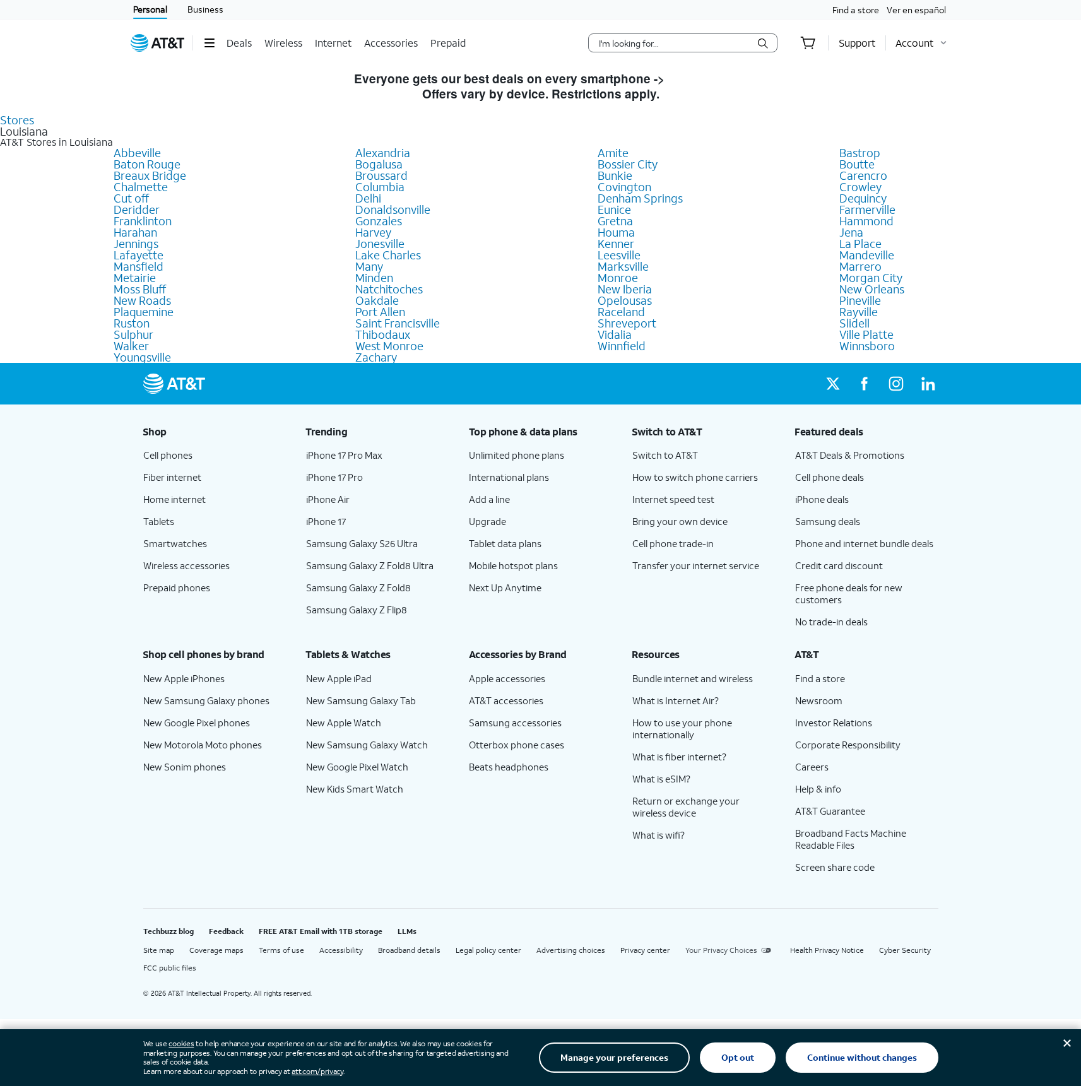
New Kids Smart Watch (354, 788)
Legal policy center (488, 950)
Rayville (858, 311)
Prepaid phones (176, 587)
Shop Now (698, 78)
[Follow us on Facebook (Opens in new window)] (864, 383)
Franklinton (143, 220)
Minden (374, 277)
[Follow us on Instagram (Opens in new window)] (896, 383)
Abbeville (137, 152)
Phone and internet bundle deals (864, 543)
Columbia (380, 186)
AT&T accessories (506, 700)
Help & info (818, 788)
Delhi (368, 198)
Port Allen (380, 311)
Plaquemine (144, 311)
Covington (624, 186)
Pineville (860, 300)
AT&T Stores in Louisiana (56, 142)
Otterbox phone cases (516, 744)
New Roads (142, 300)
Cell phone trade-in (673, 543)
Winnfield (622, 345)
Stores (17, 119)
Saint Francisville (397, 323)
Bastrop (859, 152)
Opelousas (625, 300)
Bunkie (615, 175)
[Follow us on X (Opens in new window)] (833, 383)
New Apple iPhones (184, 678)
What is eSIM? (661, 778)
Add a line (489, 499)
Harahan (135, 232)
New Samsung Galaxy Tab (361, 700)
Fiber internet (172, 477)
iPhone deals (822, 499)
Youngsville (142, 357)
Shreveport (627, 323)
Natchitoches (389, 289)
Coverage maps (216, 950)
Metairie (135, 277)
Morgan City (870, 277)
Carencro (863, 175)
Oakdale (377, 300)
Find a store (855, 10)
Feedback (226, 931)
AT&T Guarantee (830, 811)
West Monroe (389, 345)
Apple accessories (507, 678)
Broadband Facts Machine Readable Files (850, 839)
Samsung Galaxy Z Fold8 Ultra (370, 565)
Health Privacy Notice (827, 950)
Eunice (614, 209)
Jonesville (380, 243)
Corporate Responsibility (848, 744)
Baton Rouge (147, 164)
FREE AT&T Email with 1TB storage (320, 931)
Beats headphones (508, 766)
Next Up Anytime (505, 587)
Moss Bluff (140, 289)
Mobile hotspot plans (513, 565)
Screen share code (835, 867)
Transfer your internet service (695, 565)
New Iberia (625, 289)
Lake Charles (388, 255)
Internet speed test (673, 499)
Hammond (866, 220)
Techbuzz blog (168, 931)
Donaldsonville (392, 209)
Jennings (136, 243)
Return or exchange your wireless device (686, 806)
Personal (150, 9)
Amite (613, 152)
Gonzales (378, 220)
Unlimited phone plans (516, 455)
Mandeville (866, 255)
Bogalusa (379, 164)
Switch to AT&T (665, 455)
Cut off (131, 198)
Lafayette (138, 255)
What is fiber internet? (679, 756)
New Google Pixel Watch (357, 766)
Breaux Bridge (150, 175)
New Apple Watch (343, 722)
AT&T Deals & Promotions (849, 455)
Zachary (376, 357)
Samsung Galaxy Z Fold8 (358, 587)
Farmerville (867, 209)
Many (369, 266)
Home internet (174, 499)
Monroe (618, 277)
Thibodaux (382, 334)
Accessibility (341, 950)
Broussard (381, 175)
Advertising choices (570, 950)
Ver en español (916, 10)
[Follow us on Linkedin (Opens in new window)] (927, 383)
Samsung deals (827, 521)
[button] (209, 42)
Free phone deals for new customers (848, 593)
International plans (509, 477)
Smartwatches (175, 543)
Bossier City (628, 164)
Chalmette (141, 186)
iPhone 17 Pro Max (344, 455)
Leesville (619, 255)
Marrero (860, 266)
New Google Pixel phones (196, 722)
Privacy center (645, 950)
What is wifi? (658, 835)
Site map (158, 950)
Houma (616, 232)
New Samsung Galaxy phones (206, 700)
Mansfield (138, 266)
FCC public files (169, 967)
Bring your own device (680, 521)
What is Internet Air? (675, 700)
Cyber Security (905, 950)
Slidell (854, 323)
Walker (131, 345)
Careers (812, 766)
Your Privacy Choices (721, 950)
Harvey (373, 232)
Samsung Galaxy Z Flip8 (356, 609)
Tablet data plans (505, 543)
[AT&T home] (158, 43)
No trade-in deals (831, 621)
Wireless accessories (186, 565)
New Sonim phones (184, 766)
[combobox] (674, 43)
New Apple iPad (339, 678)
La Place (860, 243)
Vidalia (615, 334)
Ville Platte (866, 334)
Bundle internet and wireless (692, 678)
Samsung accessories (515, 722)
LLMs (407, 931)
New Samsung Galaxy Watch (367, 744)
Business (205, 9)
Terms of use (281, 950)
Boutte (857, 164)
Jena (851, 232)
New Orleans (871, 289)
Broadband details (409, 950)
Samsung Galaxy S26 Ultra (362, 543)
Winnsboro (867, 345)
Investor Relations (833, 722)
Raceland (621, 311)
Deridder (137, 209)
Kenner (616, 243)
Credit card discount (839, 565)
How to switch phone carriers (695, 477)
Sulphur (133, 334)
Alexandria (382, 152)
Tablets (158, 521)
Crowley (860, 186)
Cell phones (167, 455)
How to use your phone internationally (682, 728)
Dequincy (863, 198)
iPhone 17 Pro (334, 477)
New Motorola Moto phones (202, 744)
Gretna (615, 220)
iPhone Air (328, 499)
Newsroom (818, 700)
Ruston (132, 323)
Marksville (623, 266)
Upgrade (487, 521)
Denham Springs (640, 198)
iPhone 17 (326, 521)
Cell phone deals (829, 477)
